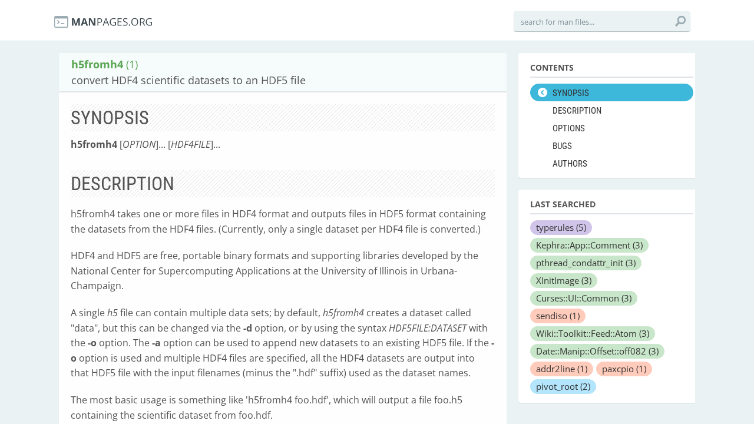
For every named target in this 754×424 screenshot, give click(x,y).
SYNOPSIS (571, 93)
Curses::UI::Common (583, 298)
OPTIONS (569, 128)
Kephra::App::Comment (589, 245)
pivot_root (563, 386)
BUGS (562, 146)
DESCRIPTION (577, 110)
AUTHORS (570, 163)
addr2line (561, 369)
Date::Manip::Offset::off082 (597, 351)
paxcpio (624, 369)
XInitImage (563, 280)
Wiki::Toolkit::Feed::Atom (592, 333)
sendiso (558, 316)
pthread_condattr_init (586, 263)
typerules (561, 227)
